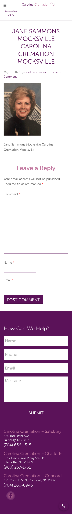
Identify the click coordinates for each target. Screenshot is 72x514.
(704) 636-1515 (17, 444)
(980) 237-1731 (17, 467)
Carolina (35, 4)
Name (9, 263)
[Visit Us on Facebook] (11, 495)
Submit (36, 412)
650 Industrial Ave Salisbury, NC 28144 (17, 438)
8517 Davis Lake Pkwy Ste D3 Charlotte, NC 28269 (24, 460)
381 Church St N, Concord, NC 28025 (30, 480)
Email (9, 280)
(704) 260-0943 (18, 485)
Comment (12, 194)
